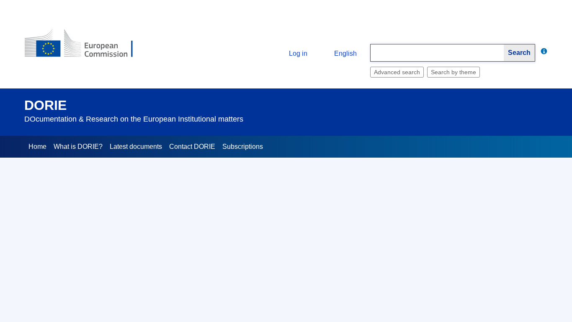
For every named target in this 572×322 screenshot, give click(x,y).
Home (37, 146)
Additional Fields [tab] (89, 235)
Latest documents (136, 146)
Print (541, 186)
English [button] (345, 53)
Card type (92, 266)
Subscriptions (242, 146)
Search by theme (453, 72)
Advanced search (397, 72)
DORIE (45, 105)
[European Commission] (85, 47)
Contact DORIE (192, 146)
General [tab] (41, 235)
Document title (86, 290)
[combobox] (437, 52)
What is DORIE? (78, 146)
